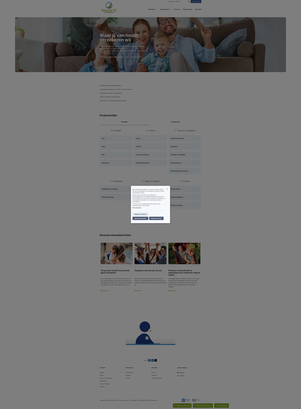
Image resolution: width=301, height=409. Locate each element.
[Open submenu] (156, 9)
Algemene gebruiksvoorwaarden (108, 400)
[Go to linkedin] (152, 360)
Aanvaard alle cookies (140, 218)
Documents (154, 375)
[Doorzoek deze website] (189, 1)
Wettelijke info (153, 400)
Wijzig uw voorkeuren (140, 214)
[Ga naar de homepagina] (115, 8)
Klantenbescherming (156, 378)
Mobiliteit (102, 372)
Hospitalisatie (103, 381)
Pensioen (102, 386)
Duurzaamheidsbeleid (143, 400)
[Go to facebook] (149, 360)
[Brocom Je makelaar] (185, 400)
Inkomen (128, 378)
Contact (153, 372)
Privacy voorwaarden (123, 400)
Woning (101, 375)
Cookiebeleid (133, 400)
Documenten (171, 1)
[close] (167, 189)
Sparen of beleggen (105, 383)
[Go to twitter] (155, 360)
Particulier (124, 122)
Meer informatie (136, 207)
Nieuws (178, 1)
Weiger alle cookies (156, 218)
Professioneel (175, 122)
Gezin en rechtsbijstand (106, 378)
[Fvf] (196, 400)
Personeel (128, 375)
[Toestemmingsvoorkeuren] (6, 406)
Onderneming (129, 372)
